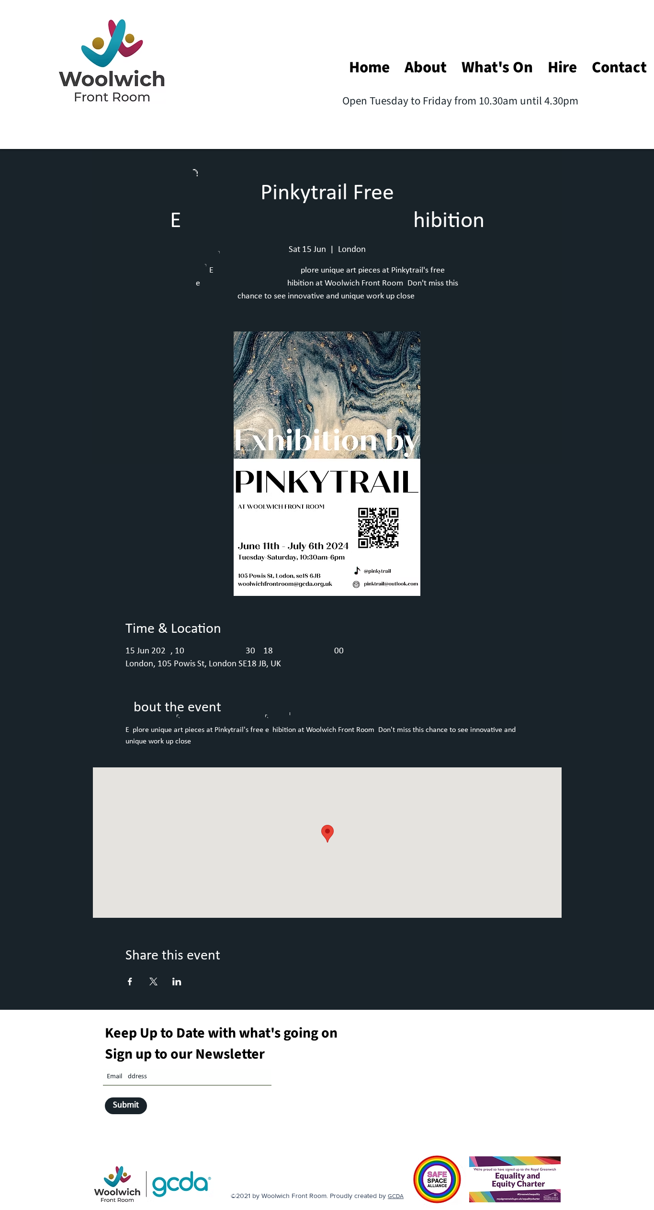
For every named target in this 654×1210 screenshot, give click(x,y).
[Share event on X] (153, 981)
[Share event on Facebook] (130, 981)
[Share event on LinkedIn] (176, 981)
